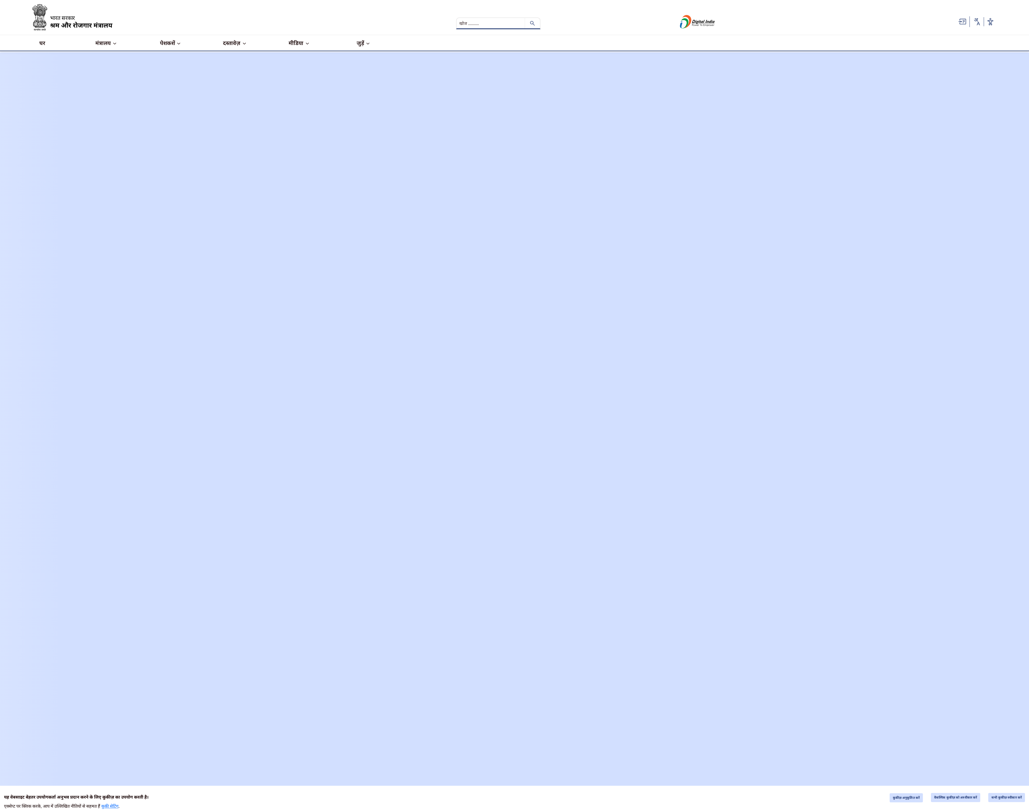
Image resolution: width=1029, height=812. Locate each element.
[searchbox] (491, 23)
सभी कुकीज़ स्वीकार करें (1006, 797)
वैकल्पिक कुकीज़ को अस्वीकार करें (955, 797)
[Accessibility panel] (990, 21)
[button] (962, 21)
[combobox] (977, 21)
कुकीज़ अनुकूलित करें (906, 797)
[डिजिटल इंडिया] (697, 21)
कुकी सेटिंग (109, 806)
